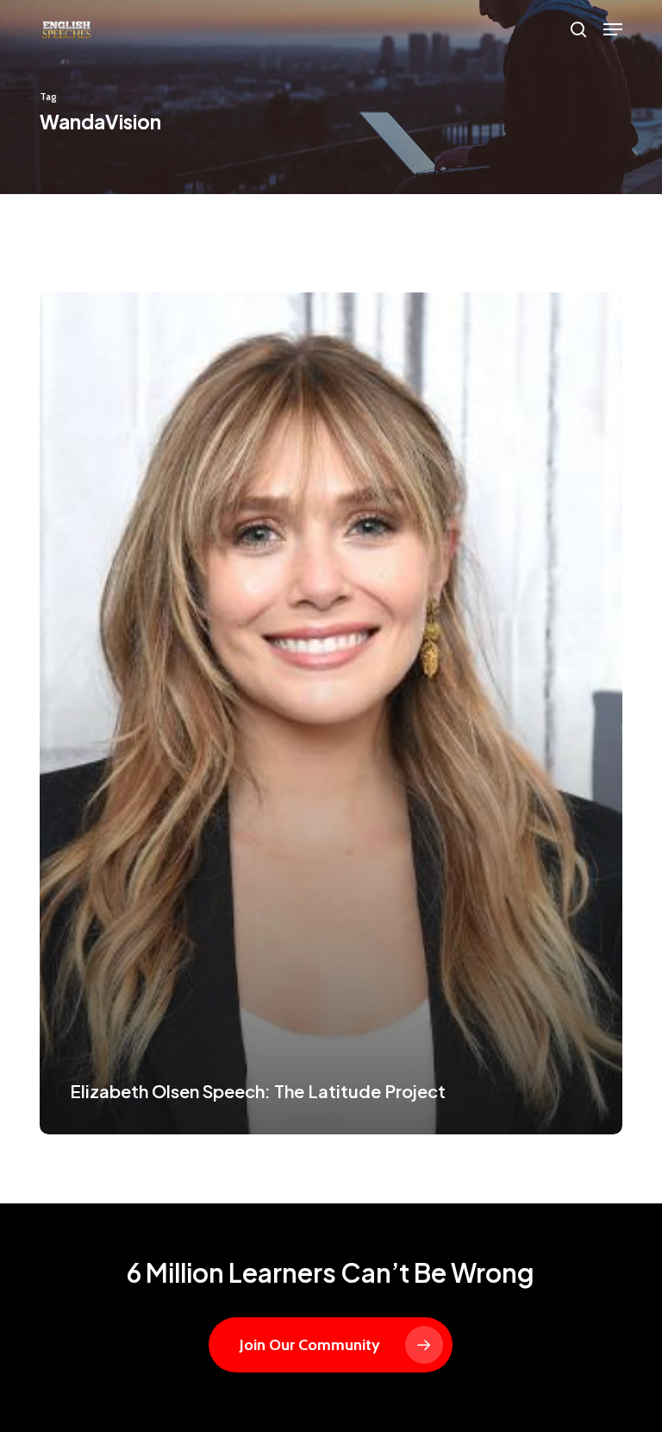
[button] (612, 29)
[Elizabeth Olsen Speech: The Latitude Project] (331, 713)
